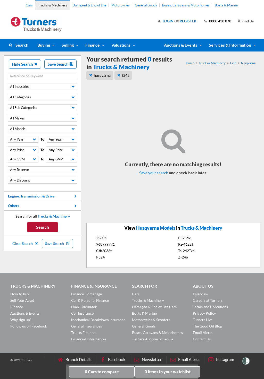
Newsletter (152, 359)
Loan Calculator (84, 307)
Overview (200, 294)
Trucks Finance (83, 332)
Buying (43, 44)
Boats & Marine (226, 5)
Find (233, 63)
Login (168, 21)
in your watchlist (168, 371)
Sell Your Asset (22, 300)
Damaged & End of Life (89, 5)
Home (190, 63)
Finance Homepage (86, 294)
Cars (29, 5)
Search (21, 44)
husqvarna (248, 63)
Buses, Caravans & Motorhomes (186, 5)
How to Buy (19, 294)
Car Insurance (82, 313)
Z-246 (183, 257)
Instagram (225, 359)
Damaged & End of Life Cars (154, 307)
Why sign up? (20, 319)
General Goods (146, 5)
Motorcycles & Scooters (151, 319)
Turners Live (202, 319)
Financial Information (88, 339)
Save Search (58, 64)
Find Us (248, 21)
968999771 (105, 244)
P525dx (184, 238)
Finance (92, 44)
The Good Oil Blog (207, 326)
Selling (68, 44)
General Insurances (86, 326)
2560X (101, 238)
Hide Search (23, 64)
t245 (125, 75)
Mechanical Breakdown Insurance (98, 319)
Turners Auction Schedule (152, 339)
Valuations (120, 44)
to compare (102, 371)
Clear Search (23, 243)
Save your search (153, 172)
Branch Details (78, 359)
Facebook (116, 359)
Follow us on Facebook (28, 326)
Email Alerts (202, 332)
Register (188, 21)
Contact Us (202, 339)
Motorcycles (120, 5)
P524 (100, 257)
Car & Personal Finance (90, 300)
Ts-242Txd (186, 250)
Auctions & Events (24, 313)
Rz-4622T (186, 244)
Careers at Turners (207, 300)
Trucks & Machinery (52, 5)
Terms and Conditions (210, 307)
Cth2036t (104, 250)
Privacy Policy (204, 313)
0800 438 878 (220, 21)
